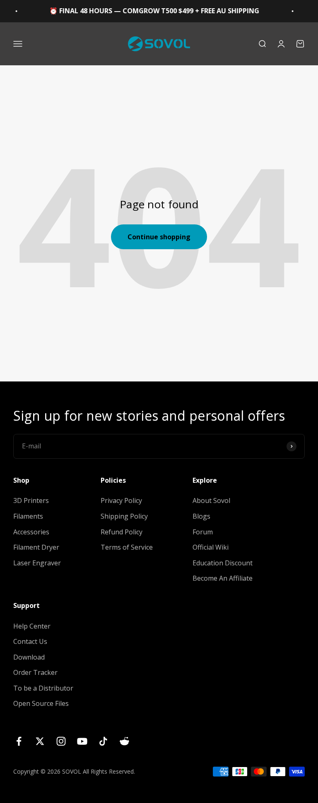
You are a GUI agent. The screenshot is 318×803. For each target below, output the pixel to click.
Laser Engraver (37, 562)
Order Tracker (35, 672)
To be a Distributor (43, 688)
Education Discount (223, 562)
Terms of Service (127, 547)
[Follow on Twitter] (40, 741)
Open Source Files (41, 703)
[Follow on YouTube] (82, 741)
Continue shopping (159, 236)
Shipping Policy (124, 516)
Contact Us (30, 641)
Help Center (32, 626)
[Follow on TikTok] (103, 741)
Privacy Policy (121, 500)
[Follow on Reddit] (124, 741)
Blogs (201, 516)
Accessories (31, 531)
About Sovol (211, 500)
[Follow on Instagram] (61, 741)
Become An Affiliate (223, 578)
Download (29, 657)
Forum (203, 531)
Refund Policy (121, 531)
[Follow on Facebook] (18, 741)
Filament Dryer (36, 547)
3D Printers (31, 500)
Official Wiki (211, 547)
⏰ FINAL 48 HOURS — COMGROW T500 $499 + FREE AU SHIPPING (148, 10)
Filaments (28, 516)
